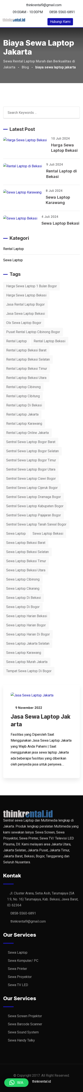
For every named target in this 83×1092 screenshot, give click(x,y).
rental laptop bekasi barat (26, 350)
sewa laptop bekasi (48, 534)
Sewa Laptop (13, 260)
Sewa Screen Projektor (25, 1016)
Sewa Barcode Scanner (25, 1024)
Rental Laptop (13, 249)
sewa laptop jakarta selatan (27, 643)
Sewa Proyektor (20, 977)
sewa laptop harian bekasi (26, 616)
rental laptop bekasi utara (26, 378)
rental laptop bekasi (49, 341)
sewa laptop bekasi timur (26, 561)
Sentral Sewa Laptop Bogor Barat (30, 442)
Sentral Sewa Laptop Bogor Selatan (32, 451)
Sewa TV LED (18, 985)
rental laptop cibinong (23, 387)
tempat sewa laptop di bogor (29, 671)
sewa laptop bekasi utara (25, 570)
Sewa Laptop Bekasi (60, 223)
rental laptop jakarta (22, 414)
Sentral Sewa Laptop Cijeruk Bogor (32, 488)
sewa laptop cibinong (23, 579)
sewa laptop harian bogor (26, 625)
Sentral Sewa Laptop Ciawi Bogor (31, 479)
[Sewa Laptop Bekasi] (22, 218)
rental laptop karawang (24, 424)
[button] (16, 1082)
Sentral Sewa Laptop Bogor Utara (30, 469)
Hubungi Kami (60, 22)
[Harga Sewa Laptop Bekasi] (27, 140)
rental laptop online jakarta (27, 433)
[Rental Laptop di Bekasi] (24, 166)
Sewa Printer (17, 969)
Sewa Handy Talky (21, 1040)
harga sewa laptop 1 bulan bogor (31, 286)
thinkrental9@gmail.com (44, 5)
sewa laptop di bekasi (23, 598)
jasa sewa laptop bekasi (25, 314)
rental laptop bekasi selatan (28, 359)
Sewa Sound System (23, 1032)
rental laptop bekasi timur (26, 369)
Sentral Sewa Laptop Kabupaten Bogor (34, 506)
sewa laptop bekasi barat (25, 543)
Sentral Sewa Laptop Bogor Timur (31, 460)
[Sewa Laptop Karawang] (24, 192)
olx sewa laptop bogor (23, 323)
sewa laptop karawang (23, 653)
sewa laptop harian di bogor (28, 634)
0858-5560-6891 (62, 12)
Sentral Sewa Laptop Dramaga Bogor (33, 497)
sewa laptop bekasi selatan (27, 552)
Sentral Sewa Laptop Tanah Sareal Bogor (36, 524)
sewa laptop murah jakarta (26, 662)
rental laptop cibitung (23, 396)
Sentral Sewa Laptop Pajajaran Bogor (33, 515)
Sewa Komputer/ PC (23, 961)
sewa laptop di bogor (23, 607)
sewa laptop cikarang (22, 588)
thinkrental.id (41, 1081)
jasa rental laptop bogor (25, 304)
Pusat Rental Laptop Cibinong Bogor (33, 332)
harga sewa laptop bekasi (26, 295)
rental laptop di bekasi (24, 405)
